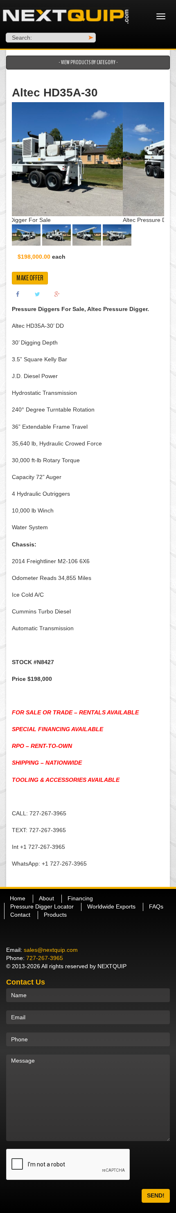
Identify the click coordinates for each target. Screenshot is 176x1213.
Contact (20, 914)
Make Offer (29, 278)
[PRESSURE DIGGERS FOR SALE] (66, 16)
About (46, 898)
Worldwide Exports (111, 906)
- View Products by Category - (88, 62)
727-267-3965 (44, 958)
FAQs (156, 906)
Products (55, 914)
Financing (80, 898)
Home (17, 898)
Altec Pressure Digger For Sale (52, 220)
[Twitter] (37, 293)
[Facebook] (17, 293)
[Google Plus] (57, 293)
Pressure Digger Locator (42, 906)
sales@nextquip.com (51, 950)
